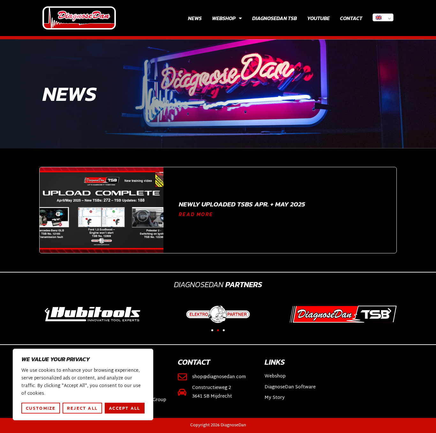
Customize (41, 408)
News (195, 18)
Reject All (82, 408)
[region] (83, 384)
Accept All (124, 408)
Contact (351, 18)
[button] (46, 311)
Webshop (224, 18)
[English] (383, 17)
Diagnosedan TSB (274, 18)
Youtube (318, 18)
